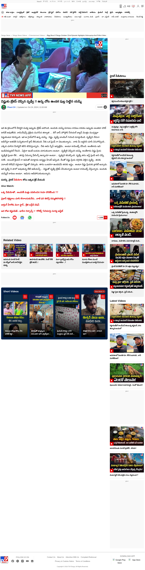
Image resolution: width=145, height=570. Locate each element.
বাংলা (72, 1)
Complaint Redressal (88, 557)
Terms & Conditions (83, 561)
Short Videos (11, 291)
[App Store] (135, 561)
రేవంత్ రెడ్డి (139, 17)
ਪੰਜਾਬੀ (78, 1)
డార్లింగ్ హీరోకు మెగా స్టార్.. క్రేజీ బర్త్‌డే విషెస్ (20, 204)
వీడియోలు (57, 17)
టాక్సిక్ (15, 17)
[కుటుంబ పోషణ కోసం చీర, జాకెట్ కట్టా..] (15, 315)
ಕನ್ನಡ (53, 1)
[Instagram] (22, 561)
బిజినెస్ (65, 12)
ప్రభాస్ (97, 17)
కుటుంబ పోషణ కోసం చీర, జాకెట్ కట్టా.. (14, 332)
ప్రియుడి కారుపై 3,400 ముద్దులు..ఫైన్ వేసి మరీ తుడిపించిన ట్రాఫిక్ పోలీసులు (66, 332)
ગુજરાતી (67, 1)
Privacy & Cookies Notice (64, 561)
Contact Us (51, 557)
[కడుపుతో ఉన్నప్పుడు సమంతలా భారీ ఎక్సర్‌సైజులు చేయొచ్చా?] (41, 315)
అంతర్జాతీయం (67, 17)
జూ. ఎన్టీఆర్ (105, 17)
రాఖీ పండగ (7, 17)
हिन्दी (45, 1)
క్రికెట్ (28, 12)
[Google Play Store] (120, 561)
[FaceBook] (12, 561)
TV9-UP (104, 1)
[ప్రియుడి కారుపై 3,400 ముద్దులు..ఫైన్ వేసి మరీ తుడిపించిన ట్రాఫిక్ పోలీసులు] (67, 315)
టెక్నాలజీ (39, 17)
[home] (2, 12)
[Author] (3, 107)
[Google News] (32, 561)
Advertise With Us (72, 557)
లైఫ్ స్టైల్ (50, 12)
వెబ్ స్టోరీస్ (73, 12)
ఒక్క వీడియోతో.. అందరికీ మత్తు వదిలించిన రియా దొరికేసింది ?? (29, 192)
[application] (54, 68)
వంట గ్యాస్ (78, 17)
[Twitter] (17, 561)
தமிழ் (84, 1)
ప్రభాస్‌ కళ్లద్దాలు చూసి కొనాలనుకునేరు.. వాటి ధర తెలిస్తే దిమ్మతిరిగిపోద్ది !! (33, 198)
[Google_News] (22, 218)
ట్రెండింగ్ (100, 12)
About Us (60, 557)
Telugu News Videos (19, 35)
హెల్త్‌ (106, 12)
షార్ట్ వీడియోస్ (83, 12)
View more (98, 291)
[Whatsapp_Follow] (30, 218)
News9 (39, 1)
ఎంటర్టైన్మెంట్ (20, 12)
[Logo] (3, 6)
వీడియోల (18, 179)
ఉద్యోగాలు (22, 17)
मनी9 (98, 1)
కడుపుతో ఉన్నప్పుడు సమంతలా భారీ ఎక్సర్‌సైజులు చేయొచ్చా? (41, 332)
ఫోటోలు (58, 12)
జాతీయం (93, 12)
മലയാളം (92, 1)
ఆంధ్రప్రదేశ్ (35, 12)
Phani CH (11, 107)
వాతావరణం (48, 17)
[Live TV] (132, 6)
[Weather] (124, 6)
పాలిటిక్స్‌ (127, 12)
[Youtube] (14, 218)
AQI (128, 6)
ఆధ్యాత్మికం (118, 12)
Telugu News (5, 35)
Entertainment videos (37, 35)
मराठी (60, 1)
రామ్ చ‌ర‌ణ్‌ (114, 17)
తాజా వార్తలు (10, 12)
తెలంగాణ (43, 12)
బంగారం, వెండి (88, 17)
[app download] (120, 6)
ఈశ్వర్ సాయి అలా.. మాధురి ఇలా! (92, 332)
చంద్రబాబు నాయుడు (127, 17)
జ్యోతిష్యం (31, 17)
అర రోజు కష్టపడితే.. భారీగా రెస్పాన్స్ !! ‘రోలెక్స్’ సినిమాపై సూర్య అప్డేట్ (32, 211)
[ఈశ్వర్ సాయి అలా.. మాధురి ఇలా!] (93, 315)
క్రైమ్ (111, 12)
